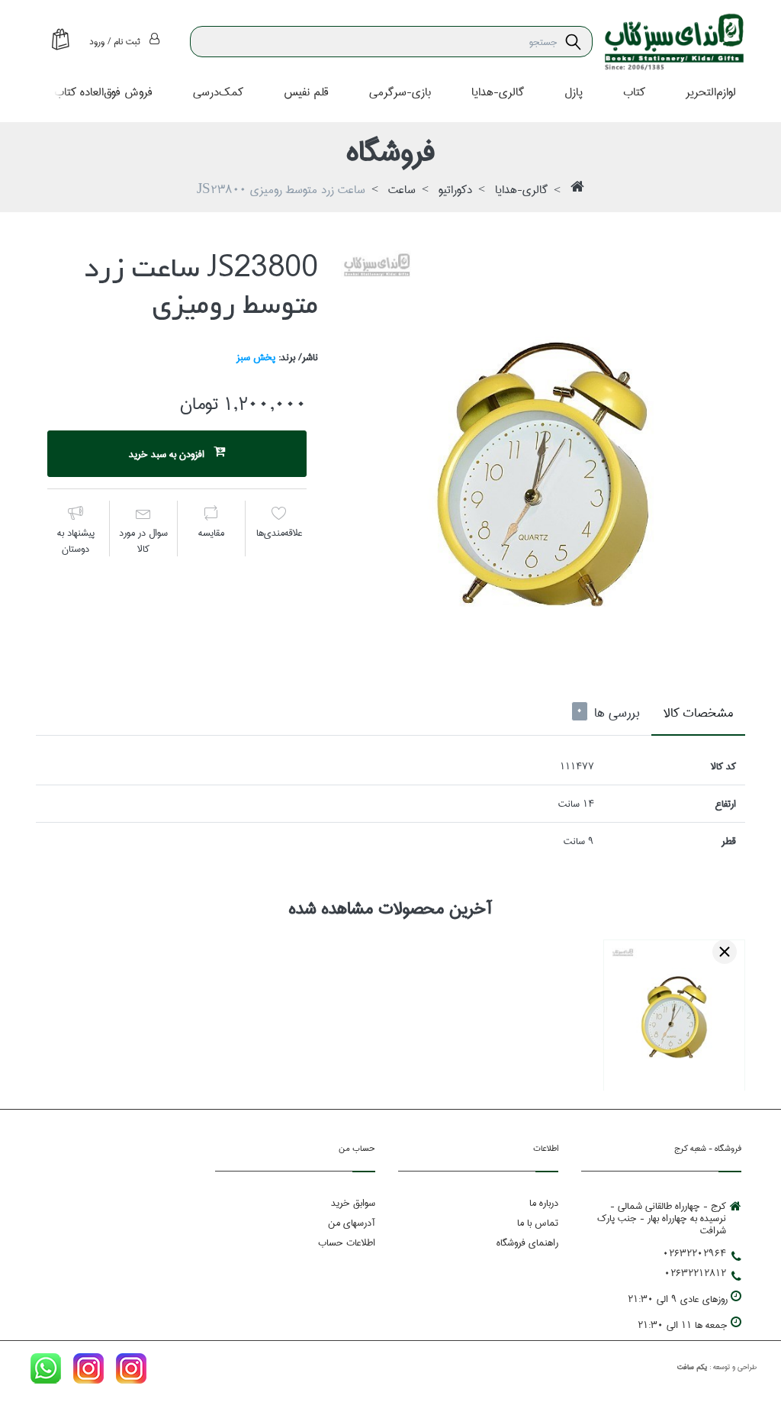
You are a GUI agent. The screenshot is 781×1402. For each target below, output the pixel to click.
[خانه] (577, 190)
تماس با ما (537, 1222)
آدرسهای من (351, 1222)
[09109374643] (46, 1371)
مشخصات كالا (698, 713)
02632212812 (695, 1273)
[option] (543, 452)
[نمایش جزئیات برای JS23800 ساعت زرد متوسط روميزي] (674, 1010)
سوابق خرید (353, 1203)
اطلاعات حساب (346, 1242)
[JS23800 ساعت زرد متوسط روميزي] (543, 452)
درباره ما (543, 1203)
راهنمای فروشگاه (527, 1242)
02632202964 (694, 1253)
